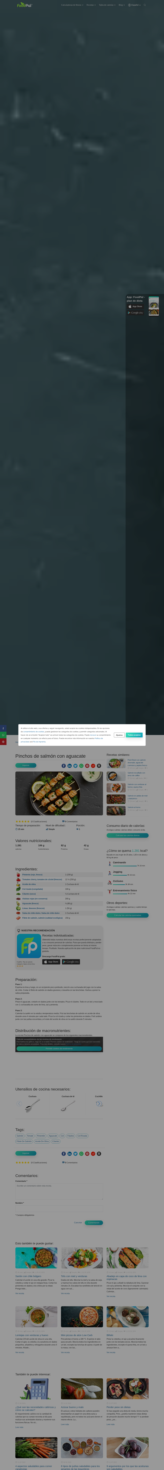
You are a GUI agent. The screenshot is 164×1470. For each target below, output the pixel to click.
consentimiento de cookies (33, 732)
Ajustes (119, 735)
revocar (93, 735)
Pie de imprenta (39, 742)
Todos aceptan (134, 735)
